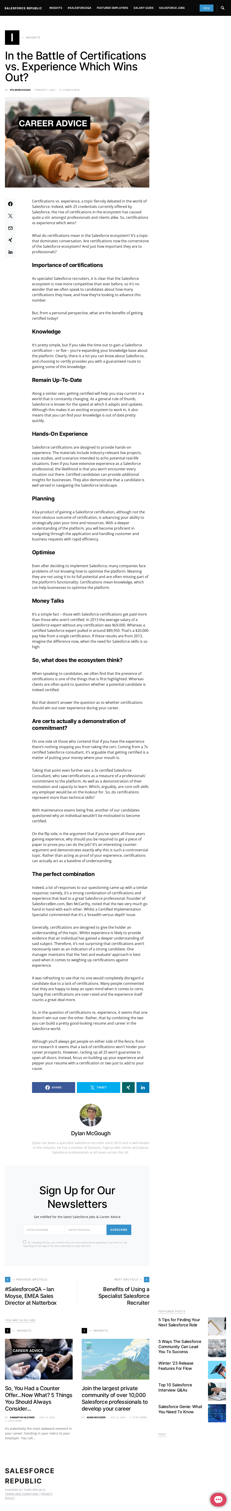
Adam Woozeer (96, 1417)
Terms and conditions (22, 1494)
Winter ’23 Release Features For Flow (176, 1366)
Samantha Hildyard (22, 1417)
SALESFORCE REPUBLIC (23, 8)
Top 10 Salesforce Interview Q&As (175, 1387)
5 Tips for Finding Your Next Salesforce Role (179, 1322)
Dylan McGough (20, 89)
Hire (206, 8)
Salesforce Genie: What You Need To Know (180, 1409)
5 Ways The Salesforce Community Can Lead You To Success (179, 1346)
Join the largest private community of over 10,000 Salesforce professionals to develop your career (115, 1398)
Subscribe (118, 1229)
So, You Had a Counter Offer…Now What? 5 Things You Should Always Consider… (38, 1398)
